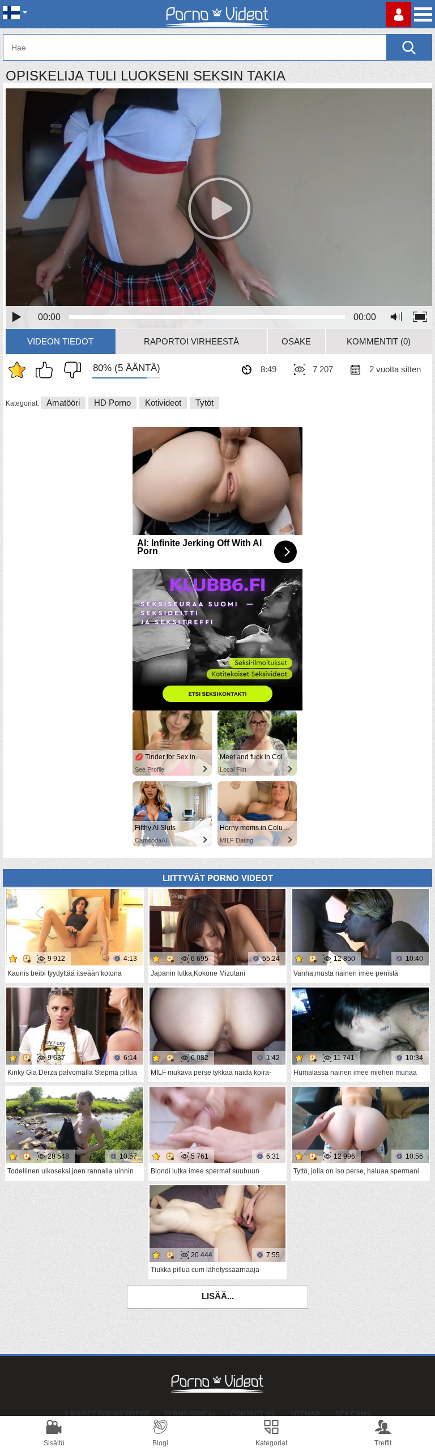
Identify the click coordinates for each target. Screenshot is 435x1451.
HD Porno (112, 402)
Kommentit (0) (379, 341)
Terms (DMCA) (189, 1414)
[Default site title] (217, 14)
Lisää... (218, 1296)
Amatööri (63, 402)
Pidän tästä (47, 369)
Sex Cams (353, 1414)
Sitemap (305, 1414)
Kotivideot (163, 402)
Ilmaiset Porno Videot (107, 1414)
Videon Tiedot (60, 341)
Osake (296, 341)
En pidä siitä (69, 369)
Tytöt (204, 402)
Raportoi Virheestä (191, 341)
